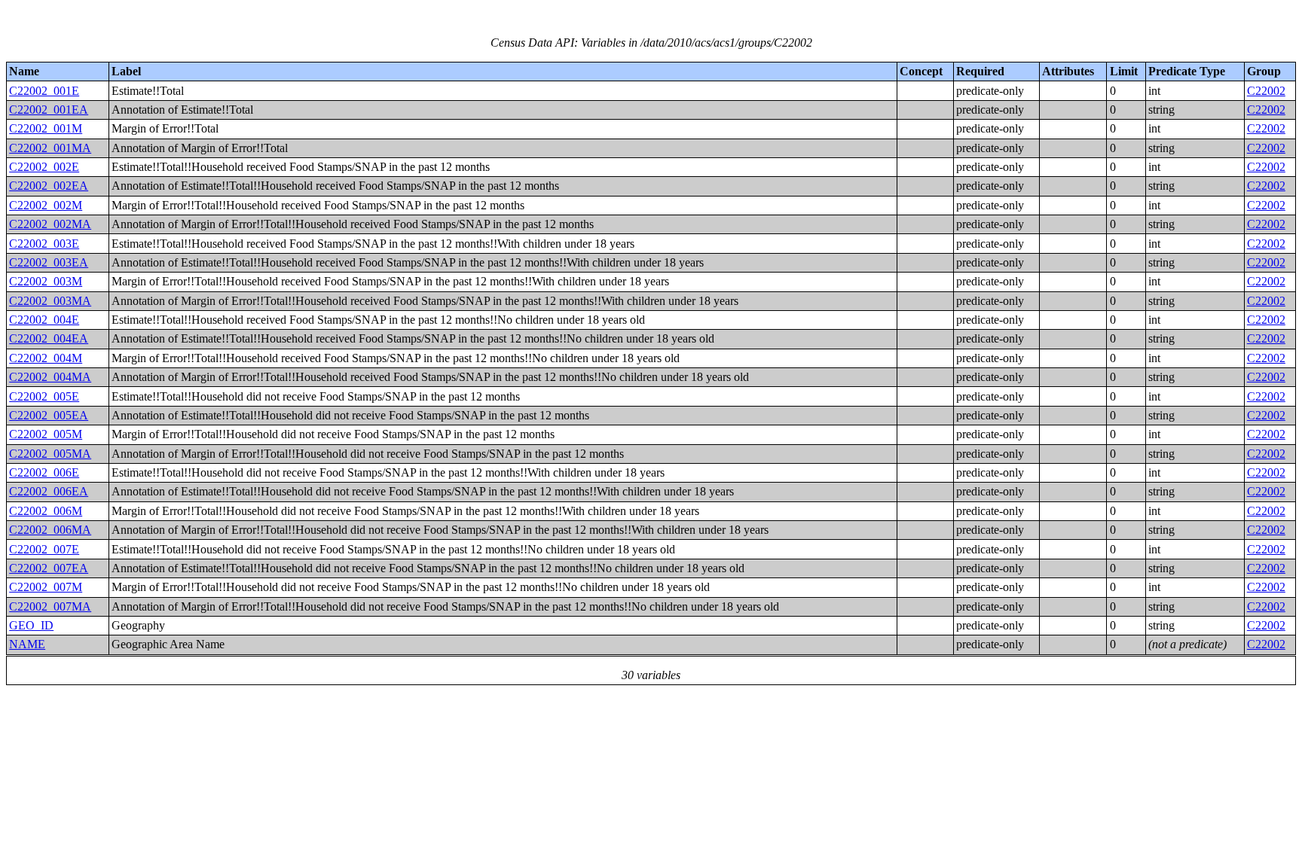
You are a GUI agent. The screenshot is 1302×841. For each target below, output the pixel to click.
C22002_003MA (50, 300)
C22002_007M (45, 586)
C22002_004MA (50, 376)
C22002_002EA (48, 185)
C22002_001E (44, 90)
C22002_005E (44, 396)
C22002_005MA (50, 453)
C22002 (1266, 90)
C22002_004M (45, 358)
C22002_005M (45, 434)
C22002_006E (44, 472)
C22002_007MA (50, 606)
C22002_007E (44, 549)
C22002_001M (45, 128)
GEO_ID (31, 625)
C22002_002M (45, 205)
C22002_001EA (48, 109)
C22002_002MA (50, 224)
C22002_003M (45, 281)
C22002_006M (45, 510)
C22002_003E (44, 243)
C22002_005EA (48, 415)
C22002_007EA (48, 568)
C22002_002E (44, 166)
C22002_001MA (50, 148)
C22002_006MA (50, 529)
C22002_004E (44, 319)
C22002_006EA (48, 491)
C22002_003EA (48, 262)
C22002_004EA (48, 338)
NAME (27, 644)
